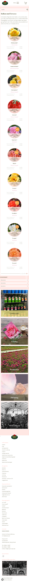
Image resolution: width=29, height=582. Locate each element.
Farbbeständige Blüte (6, 491)
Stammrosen (4, 496)
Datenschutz (4, 460)
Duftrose (3, 489)
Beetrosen (4, 509)
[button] (2, 579)
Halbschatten (4, 520)
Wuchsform (3, 286)
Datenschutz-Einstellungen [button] (7, 462)
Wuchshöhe (3, 283)
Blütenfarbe (3, 280)
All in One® (4, 502)
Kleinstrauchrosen (5, 507)
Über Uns (4, 469)
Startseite (4, 468)
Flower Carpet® (5, 504)
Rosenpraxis (4, 476)
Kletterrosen (4, 514)
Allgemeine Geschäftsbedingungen (8, 457)
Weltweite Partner (5, 471)
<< (18, 273)
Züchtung (4, 475)
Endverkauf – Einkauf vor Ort (7, 478)
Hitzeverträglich (5, 523)
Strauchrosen (4, 513)
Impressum (4, 458)
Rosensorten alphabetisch (7, 486)
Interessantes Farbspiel (6, 493)
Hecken (3, 521)
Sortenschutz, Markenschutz (7, 455)
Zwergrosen (4, 516)
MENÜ (14, 3)
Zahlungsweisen (5, 448)
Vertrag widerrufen (5, 453)
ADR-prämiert (4, 487)
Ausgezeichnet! (5, 480)
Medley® (3, 506)
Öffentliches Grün (5, 525)
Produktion (4, 473)
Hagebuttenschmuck (6, 494)
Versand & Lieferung (6, 450)
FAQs (3, 446)
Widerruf (3, 451)
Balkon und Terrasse (6, 518)
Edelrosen (4, 511)
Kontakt (3, 444)
